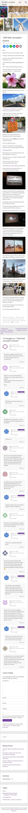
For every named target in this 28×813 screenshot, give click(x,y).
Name (5, 697)
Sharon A (17, 43)
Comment (6, 680)
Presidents (5, 202)
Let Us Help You (7, 797)
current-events (20, 319)
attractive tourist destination (9, 319)
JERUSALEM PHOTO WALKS (10, 793)
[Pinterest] (17, 46)
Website (5, 708)
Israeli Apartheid (7, 150)
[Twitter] (7, 46)
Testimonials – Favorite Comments (12, 799)
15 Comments (16, 322)
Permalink (13, 350)
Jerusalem (11, 317)
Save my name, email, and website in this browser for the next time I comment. (13, 716)
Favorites (6, 317)
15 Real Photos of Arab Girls (10, 165)
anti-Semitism (20, 317)
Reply (22, 362)
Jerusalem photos (15, 320)
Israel (4, 320)
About (4, 791)
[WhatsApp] (10, 46)
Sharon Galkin (14, 551)
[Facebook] (4, 46)
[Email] (20, 46)
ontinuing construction (9, 109)
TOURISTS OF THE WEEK (10, 795)
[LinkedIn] (14, 46)
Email (5, 703)
